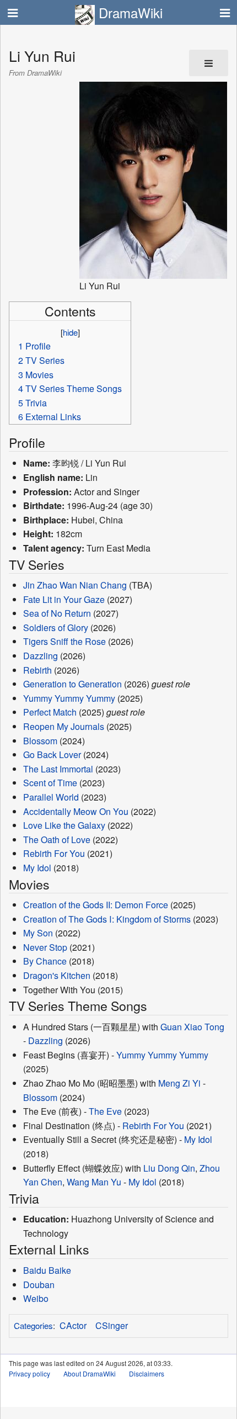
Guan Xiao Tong (192, 1026)
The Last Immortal (58, 769)
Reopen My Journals (63, 726)
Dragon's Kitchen (56, 975)
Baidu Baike (47, 1270)
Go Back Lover (52, 754)
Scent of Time (50, 782)
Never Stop (45, 947)
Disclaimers (146, 1373)
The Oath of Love (56, 839)
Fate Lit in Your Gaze (64, 599)
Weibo (36, 1298)
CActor (73, 1325)
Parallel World (51, 797)
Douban (39, 1284)
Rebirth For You (54, 853)
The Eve (105, 1111)
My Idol (37, 867)
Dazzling (40, 655)
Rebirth (37, 670)
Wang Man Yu (94, 1182)
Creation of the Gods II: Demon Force (95, 904)
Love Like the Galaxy (64, 825)
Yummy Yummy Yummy (69, 698)
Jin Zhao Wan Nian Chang (75, 585)
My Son (38, 932)
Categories (33, 1325)
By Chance (45, 961)
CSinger (111, 1325)
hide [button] (70, 332)
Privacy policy (29, 1373)
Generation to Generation (72, 683)
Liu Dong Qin (169, 1168)
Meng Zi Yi (179, 1083)
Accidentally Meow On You (75, 811)
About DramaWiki (89, 1373)
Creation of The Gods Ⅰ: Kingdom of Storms (107, 919)
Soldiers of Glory (55, 627)
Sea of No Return (57, 613)
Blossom (40, 740)
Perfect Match (50, 712)
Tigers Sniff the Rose (64, 641)
